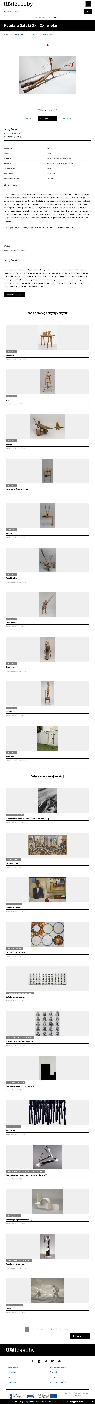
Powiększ (48, 119)
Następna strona (80, 1336)
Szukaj (88, 11)
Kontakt (53, 1377)
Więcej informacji (14, 294)
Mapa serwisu (12, 1372)
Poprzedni (28, 118)
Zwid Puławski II (48, 34)
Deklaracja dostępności (58, 1367)
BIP (9, 1377)
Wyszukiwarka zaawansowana (47, 17)
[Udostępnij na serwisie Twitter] (18, 136)
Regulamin (54, 1372)
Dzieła (34, 34)
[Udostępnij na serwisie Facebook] (20, 136)
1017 (68, 1329)
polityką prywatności (75, 1401)
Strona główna (20, 34)
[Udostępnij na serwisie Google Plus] (15, 136)
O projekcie (12, 1382)
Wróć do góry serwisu (58, 1382)
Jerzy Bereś (10, 129)
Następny (66, 118)
